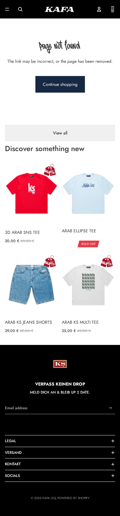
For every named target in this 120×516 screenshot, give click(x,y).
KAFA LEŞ (49, 498)
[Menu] (7, 9)
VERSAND (13, 452)
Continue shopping (60, 84)
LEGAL (10, 441)
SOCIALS (12, 475)
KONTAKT (13, 464)
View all (60, 133)
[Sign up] (110, 408)
